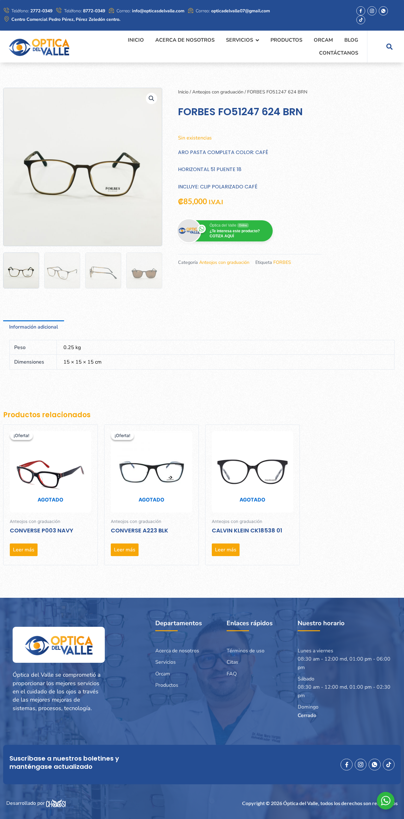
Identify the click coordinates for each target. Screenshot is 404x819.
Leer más (23, 549)
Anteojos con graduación (217, 92)
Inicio (183, 92)
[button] (151, 98)
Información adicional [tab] (33, 326)
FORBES (282, 262)
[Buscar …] (389, 47)
